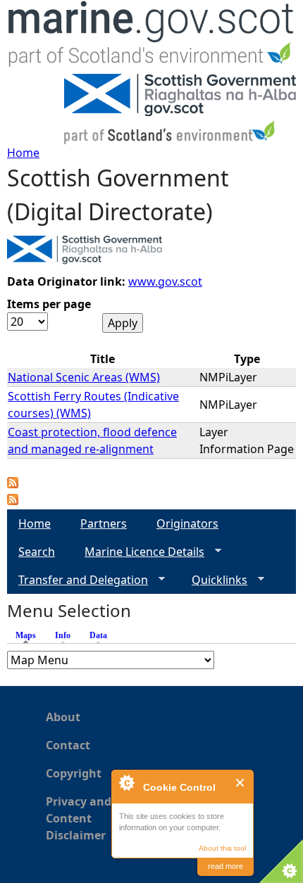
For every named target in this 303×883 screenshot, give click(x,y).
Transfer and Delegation (77, 580)
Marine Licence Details (138, 552)
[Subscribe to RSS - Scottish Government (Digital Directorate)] (12, 501)
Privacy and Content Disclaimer (78, 818)
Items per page (49, 304)
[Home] (151, 37)
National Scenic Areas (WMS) (84, 377)
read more (225, 866)
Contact (68, 745)
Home (23, 152)
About (63, 717)
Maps (29, 635)
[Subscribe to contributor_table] (12, 484)
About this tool (222, 848)
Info (62, 635)
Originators (187, 523)
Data (98, 635)
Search (36, 551)
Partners (103, 523)
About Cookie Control (126, 782)
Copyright (73, 773)
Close (240, 782)
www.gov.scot (165, 281)
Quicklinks (213, 580)
